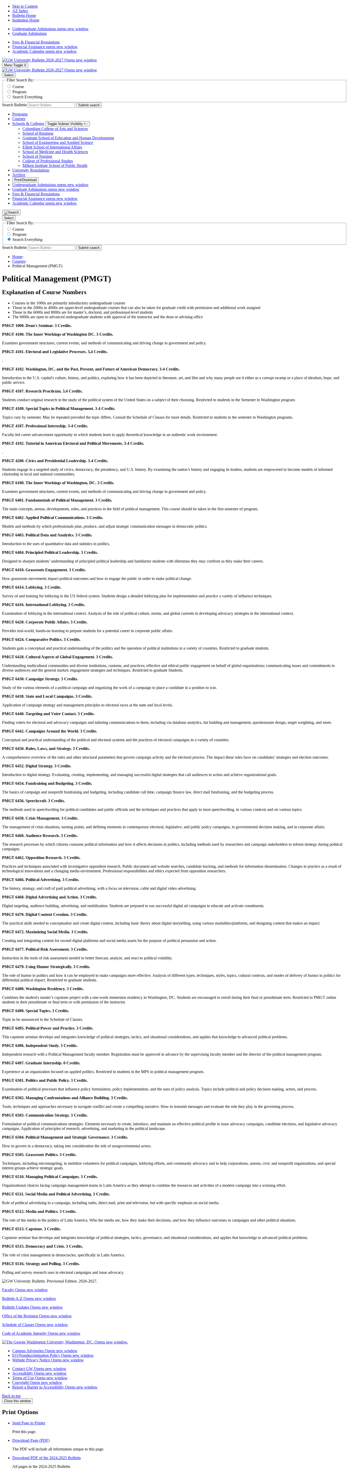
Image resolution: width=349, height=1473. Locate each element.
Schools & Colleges (28, 123)
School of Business (37, 133)
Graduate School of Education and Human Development (68, 138)
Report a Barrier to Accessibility (55, 1387)
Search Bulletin (14, 105)
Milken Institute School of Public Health (54, 165)
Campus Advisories (44, 1351)
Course (18, 86)
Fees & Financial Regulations (36, 42)
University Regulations (30, 170)
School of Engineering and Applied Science (57, 142)
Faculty (25, 1290)
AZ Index (20, 11)
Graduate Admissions (29, 33)
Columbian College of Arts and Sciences (55, 128)
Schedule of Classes (35, 1324)
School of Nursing (37, 156)
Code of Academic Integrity (41, 1333)
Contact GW (39, 1368)
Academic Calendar (44, 51)
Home (17, 257)
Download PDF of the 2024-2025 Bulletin (46, 1458)
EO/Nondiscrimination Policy (53, 1355)
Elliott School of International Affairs (52, 147)
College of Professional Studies (47, 161)
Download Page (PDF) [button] (31, 1440)
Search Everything (27, 97)
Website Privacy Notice (48, 1360)
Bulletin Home (24, 15)
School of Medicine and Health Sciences (55, 152)
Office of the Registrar (37, 1316)
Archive (18, 175)
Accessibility (39, 1373)
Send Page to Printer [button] (28, 1423)
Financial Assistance (45, 47)
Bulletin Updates (32, 1307)
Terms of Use (40, 1378)
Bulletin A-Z (29, 1298)
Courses (18, 118)
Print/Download (25, 180)
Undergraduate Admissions (50, 29)
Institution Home (25, 20)
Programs (20, 114)
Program (19, 92)
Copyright (37, 1382)
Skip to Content (25, 6)
